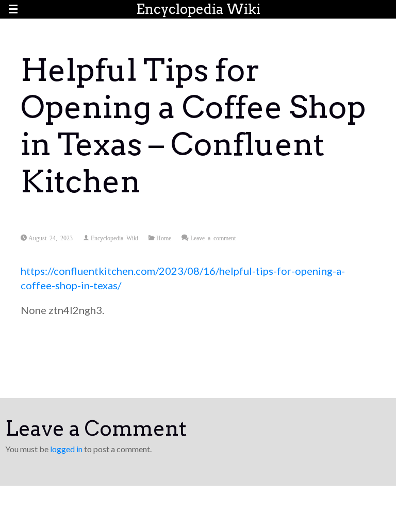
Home (163, 238)
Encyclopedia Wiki (198, 9)
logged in (66, 449)
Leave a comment (213, 238)
